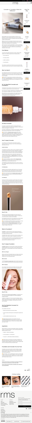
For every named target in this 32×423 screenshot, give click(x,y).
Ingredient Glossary (4, 403)
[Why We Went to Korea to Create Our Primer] (25, 380)
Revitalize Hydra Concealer (12, 132)
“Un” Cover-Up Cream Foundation (11, 294)
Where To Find (11, 404)
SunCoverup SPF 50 (9, 78)
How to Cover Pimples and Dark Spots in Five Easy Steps (6, 386)
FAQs (1, 401)
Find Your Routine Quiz (4, 404)
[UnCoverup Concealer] (27, 32)
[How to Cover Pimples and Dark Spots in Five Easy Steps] (6, 380)
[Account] (29, 3)
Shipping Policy (3, 411)
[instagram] (28, 408)
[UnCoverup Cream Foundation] (27, 78)
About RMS (2, 402)
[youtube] (31, 408)
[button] (29, 370)
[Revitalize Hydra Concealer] (27, 16)
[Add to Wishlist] (29, 12)
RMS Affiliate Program (12, 402)
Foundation (3, 231)
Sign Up (24, 406)
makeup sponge (14, 155)
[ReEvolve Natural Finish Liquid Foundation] (27, 48)
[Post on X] (26, 370)
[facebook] (26, 408)
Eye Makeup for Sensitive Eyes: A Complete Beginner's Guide (16, 386)
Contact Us (2, 409)
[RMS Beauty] (15, 3)
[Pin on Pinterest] (27, 370)
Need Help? (23, 0)
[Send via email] (28, 370)
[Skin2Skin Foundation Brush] (27, 64)
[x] (27, 408)
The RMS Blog (3, 405)
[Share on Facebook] (25, 370)
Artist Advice (11, 401)
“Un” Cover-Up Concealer (10, 214)
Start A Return (3, 410)
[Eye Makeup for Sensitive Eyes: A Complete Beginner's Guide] (16, 380)
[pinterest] (29, 408)
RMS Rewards (11, 403)
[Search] (27, 3)
